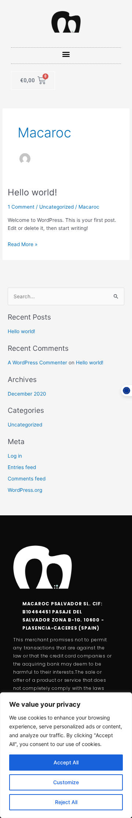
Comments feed (26, 479)
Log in (15, 456)
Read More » (22, 243)
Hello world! (32, 192)
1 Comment (21, 207)
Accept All (66, 762)
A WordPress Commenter (37, 362)
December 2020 (27, 394)
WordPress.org (25, 490)
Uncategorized (56, 207)
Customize (66, 782)
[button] (66, 54)
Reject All (66, 802)
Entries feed (22, 467)
